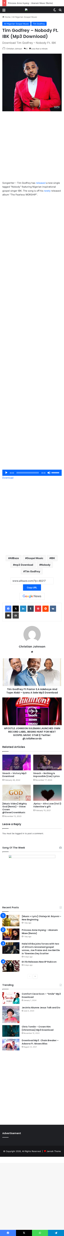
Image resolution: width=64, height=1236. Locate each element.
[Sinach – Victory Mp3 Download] (16, 763)
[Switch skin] (54, 10)
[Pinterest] (38, 609)
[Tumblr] (30, 609)
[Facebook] (8, 609)
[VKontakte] (53, 609)
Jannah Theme (54, 1151)
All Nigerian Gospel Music (24, 17)
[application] (32, 473)
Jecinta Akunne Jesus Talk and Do (41, 1007)
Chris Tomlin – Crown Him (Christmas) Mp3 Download (37, 1028)
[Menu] (3, 10)
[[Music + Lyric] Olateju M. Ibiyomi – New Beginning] (10, 920)
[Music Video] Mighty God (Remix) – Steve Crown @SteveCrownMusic (14, 808)
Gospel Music (35, 558)
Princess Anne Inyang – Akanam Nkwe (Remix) (30, 3)
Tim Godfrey (39, 24)
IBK (53, 558)
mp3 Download (24, 564)
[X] (16, 609)
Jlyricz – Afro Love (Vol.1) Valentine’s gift (47, 805)
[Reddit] (45, 609)
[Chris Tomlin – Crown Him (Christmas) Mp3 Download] (10, 1031)
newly (47, 190)
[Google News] (32, 596)
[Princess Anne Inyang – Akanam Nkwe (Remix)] (10, 934)
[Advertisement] (32, 147)
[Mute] (48, 472)
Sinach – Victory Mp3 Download (14, 775)
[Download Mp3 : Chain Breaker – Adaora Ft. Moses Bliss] (10, 1044)
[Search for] (60, 10)
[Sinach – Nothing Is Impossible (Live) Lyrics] (47, 763)
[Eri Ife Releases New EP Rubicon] (10, 966)
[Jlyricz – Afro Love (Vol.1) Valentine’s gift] (47, 793)
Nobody (45, 564)
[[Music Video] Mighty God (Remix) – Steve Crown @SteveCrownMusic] (16, 793)
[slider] (55, 472)
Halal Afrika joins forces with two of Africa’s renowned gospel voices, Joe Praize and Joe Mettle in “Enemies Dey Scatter (41, 948)
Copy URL (32, 587)
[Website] (32, 652)
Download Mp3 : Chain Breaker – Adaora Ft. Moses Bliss (40, 1042)
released (41, 182)
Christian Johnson (14, 48)
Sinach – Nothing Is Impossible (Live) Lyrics (46, 775)
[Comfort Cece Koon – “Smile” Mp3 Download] (10, 998)
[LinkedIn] (23, 609)
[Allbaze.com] (32, 9)
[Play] (6, 472)
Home (7, 17)
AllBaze (14, 558)
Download (7, 477)
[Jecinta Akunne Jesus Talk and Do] (10, 1014)
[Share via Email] (8, 615)
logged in (19, 833)
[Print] (16, 615)
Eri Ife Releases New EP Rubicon (39, 961)
